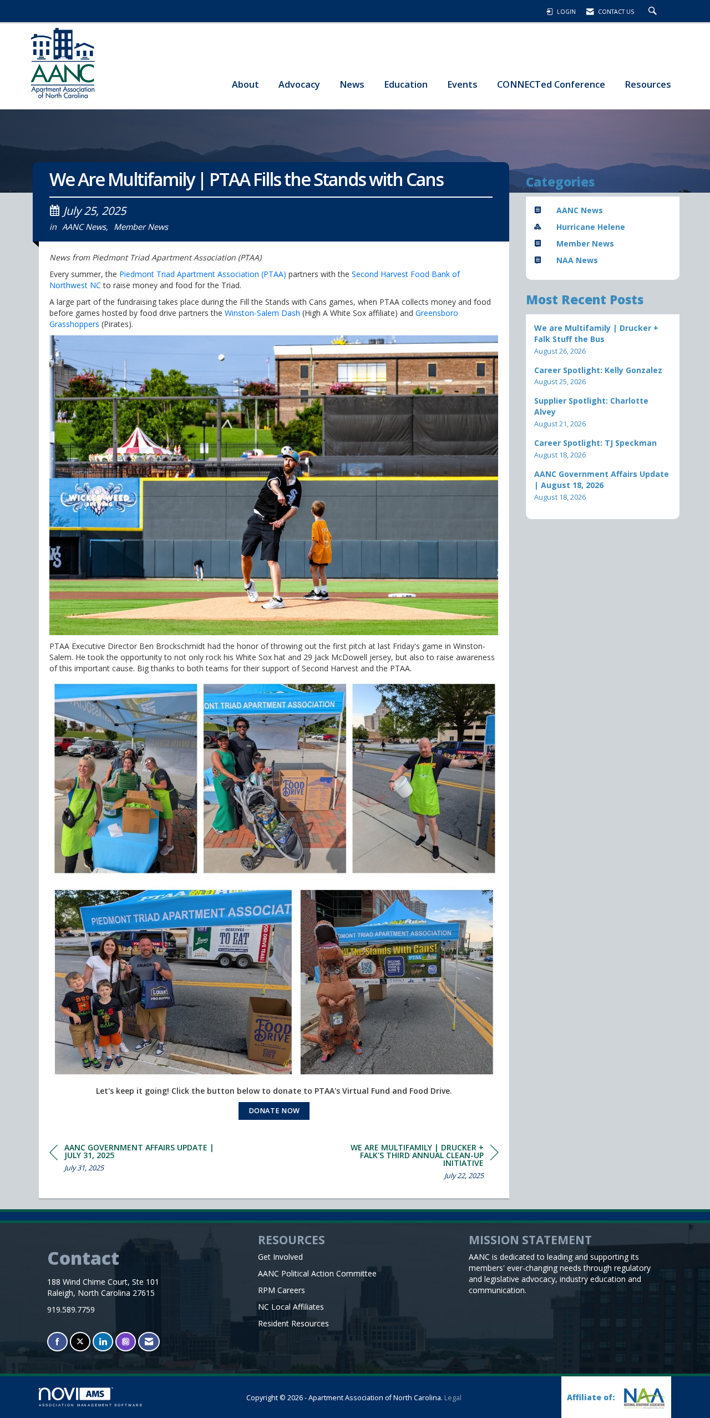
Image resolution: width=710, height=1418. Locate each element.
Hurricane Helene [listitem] (590, 227)
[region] (415, 1163)
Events (462, 84)
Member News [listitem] (585, 243)
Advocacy (299, 84)
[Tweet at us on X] (80, 1341)
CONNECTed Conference (551, 84)
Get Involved (280, 1256)
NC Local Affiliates (291, 1306)
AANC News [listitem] (579, 210)
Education (406, 84)
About (245, 84)
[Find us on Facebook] (57, 1341)
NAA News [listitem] (577, 260)
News (351, 84)
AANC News (84, 226)
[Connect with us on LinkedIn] (103, 1341)
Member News (141, 226)
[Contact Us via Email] (149, 1341)
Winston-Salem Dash (263, 313)
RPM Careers (281, 1290)
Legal (453, 1397)
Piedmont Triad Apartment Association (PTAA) (202, 274)
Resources (648, 84)
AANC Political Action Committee (317, 1273)
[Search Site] (654, 12)
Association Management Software (91, 1405)
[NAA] (643, 1398)
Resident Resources (293, 1323)
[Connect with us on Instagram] (125, 1341)
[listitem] (603, 339)
